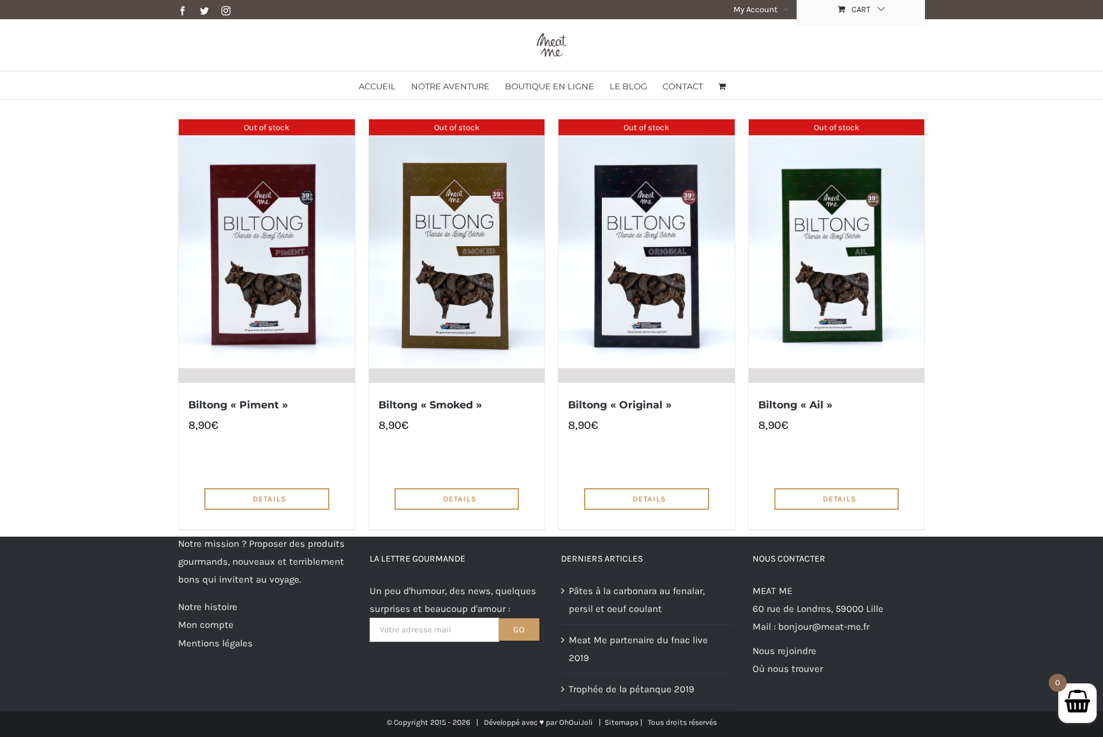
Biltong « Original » (620, 405)
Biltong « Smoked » (430, 405)
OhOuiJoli (576, 722)
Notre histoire (207, 607)
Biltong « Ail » (795, 405)
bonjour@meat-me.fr (823, 626)
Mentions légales (215, 643)
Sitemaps (621, 722)
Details (270, 499)
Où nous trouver (788, 668)
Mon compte (206, 624)
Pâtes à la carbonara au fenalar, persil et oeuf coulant (637, 599)
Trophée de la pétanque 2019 (631, 689)
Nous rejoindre (784, 651)
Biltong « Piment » (238, 405)
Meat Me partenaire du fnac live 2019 (638, 649)
